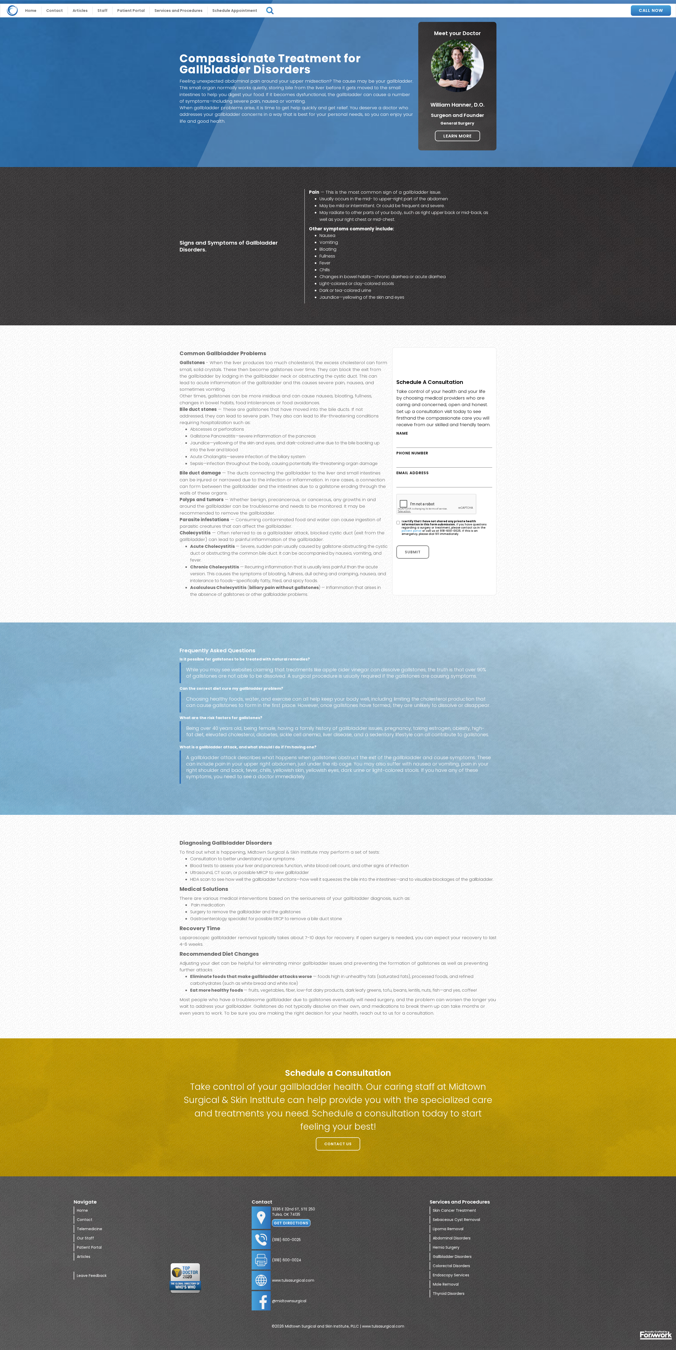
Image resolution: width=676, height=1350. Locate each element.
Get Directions (291, 1223)
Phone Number (412, 453)
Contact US (338, 1144)
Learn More (457, 136)
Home (30, 10)
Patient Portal (131, 10)
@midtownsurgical (289, 1301)
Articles (80, 10)
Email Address (412, 473)
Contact (54, 10)
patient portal (411, 531)
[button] (179, 11)
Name (402, 433)
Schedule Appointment (234, 10)
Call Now (651, 10)
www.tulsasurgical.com (293, 1280)
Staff (102, 10)
